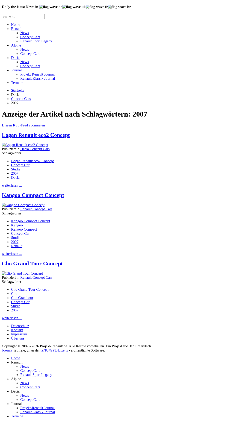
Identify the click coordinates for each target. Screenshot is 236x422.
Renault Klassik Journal (37, 78)
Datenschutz (20, 326)
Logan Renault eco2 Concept (36, 135)
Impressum (19, 334)
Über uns (17, 338)
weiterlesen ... (12, 185)
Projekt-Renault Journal (37, 74)
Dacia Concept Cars (35, 149)
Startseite (17, 90)
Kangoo (17, 225)
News (24, 33)
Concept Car (20, 165)
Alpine (16, 45)
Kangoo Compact (24, 229)
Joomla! (7, 350)
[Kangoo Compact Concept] (23, 205)
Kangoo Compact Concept (33, 195)
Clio (14, 294)
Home (15, 24)
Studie (15, 169)
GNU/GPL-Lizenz (54, 350)
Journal (16, 70)
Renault (16, 29)
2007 (14, 173)
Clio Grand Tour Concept (32, 264)
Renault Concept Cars (36, 209)
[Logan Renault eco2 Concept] (25, 145)
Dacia (15, 58)
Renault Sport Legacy (36, 41)
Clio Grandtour (22, 298)
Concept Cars (30, 37)
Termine (17, 83)
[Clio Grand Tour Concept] (22, 273)
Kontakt (17, 330)
